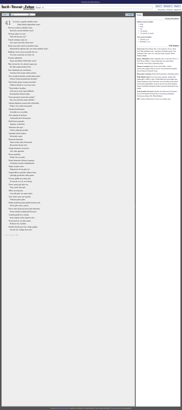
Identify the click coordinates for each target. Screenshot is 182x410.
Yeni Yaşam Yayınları (164, 53)
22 (8, 154)
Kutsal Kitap (161, 10)
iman (141, 26)
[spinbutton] (31, 14)
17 (8, 120)
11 (8, 81)
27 (8, 184)
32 (8, 214)
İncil (18, 7)
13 (8, 96)
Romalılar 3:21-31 (145, 41)
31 (8, 208)
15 (8, 108)
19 (8, 133)
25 (8, 172)
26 (8, 178)
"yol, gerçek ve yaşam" (147, 33)
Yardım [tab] (139, 15)
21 (8, 147)
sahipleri (112, 408)
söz (141, 29)
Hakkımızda (177, 10)
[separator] (135, 210)
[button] (159, 6)
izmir (141, 24)
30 (8, 202)
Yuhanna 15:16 (144, 39)
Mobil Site (170, 10)
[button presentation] (28, 14)
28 (8, 190)
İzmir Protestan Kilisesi (62, 408)
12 (8, 87)
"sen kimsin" (144, 31)
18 (8, 126)
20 (8, 139)
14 (8, 102)
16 (8, 114)
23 (8, 160)
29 (8, 196)
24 (8, 166)
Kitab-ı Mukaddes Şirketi (165, 51)
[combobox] (19, 14)
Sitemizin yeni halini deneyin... (91, 2)
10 (8, 75)
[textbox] (19, 14)
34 (8, 226)
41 (8, 22)
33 (8, 220)
